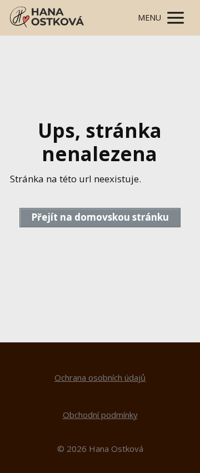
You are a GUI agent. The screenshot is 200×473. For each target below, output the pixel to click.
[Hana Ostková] (47, 18)
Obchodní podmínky (100, 414)
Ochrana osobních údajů (100, 377)
